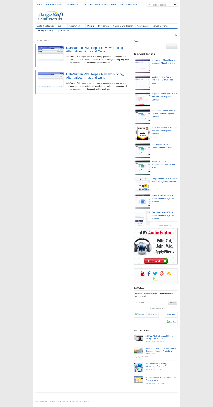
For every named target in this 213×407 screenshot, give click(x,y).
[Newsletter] (157, 279)
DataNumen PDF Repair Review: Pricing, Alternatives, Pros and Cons (95, 49)
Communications (76, 26)
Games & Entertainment (123, 26)
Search (137, 41)
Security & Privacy (45, 30)
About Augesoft (53, 5)
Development (103, 26)
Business (61, 26)
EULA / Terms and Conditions (95, 5)
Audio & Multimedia (45, 26)
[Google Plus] (163, 275)
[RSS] (176, 35)
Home (39, 5)
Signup (172, 302)
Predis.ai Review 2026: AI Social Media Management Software (163, 198)
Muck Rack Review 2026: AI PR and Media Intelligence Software (164, 114)
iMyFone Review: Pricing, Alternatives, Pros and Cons (157, 365)
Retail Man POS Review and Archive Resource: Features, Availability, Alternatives (160, 351)
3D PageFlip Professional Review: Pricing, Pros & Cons (159, 337)
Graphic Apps (143, 26)
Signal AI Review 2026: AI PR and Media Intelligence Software (164, 97)
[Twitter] (156, 275)
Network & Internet (160, 26)
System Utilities (63, 30)
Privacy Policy (71, 5)
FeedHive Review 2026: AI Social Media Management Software (163, 215)
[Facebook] (150, 275)
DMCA (113, 5)
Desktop (90, 26)
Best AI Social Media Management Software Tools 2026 (164, 165)
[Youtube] (144, 275)
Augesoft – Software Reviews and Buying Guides (58, 401)
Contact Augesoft (128, 5)
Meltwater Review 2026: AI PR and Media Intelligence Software (164, 131)
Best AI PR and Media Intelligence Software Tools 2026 (163, 80)
